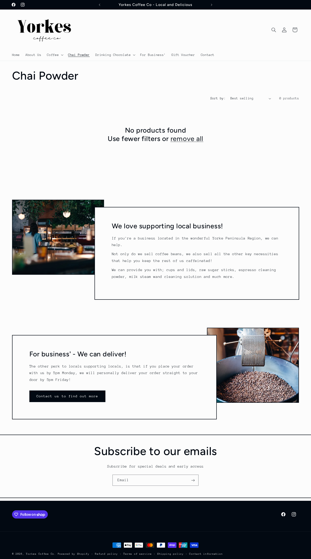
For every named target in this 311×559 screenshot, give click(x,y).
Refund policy (106, 553)
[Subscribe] (193, 480)
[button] (54, 55)
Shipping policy (170, 553)
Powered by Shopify (73, 553)
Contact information (206, 553)
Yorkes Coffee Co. (42, 553)
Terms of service (137, 553)
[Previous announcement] (99, 4)
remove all (187, 138)
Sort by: (218, 98)
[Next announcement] (211, 4)
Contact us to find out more (67, 396)
